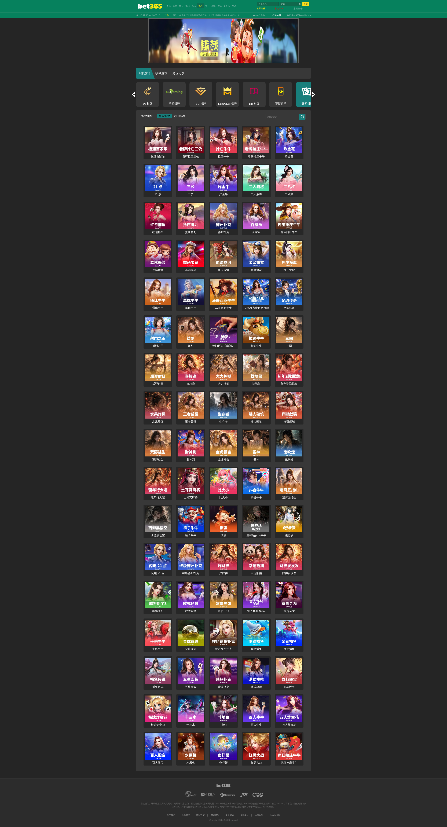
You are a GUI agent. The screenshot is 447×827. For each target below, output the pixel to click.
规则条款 (244, 815)
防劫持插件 (275, 815)
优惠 (234, 6)
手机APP (278, 8)
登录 (305, 4)
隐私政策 (200, 815)
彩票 (175, 6)
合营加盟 (259, 815)
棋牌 (200, 6)
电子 (207, 6)
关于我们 (171, 815)
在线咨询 (260, 15)
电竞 (187, 6)
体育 (181, 6)
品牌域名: (291, 15)
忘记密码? (298, 8)
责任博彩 (215, 815)
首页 (169, 6)
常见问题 (230, 815)
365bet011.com (303, 15)
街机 (220, 6)
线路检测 (276, 15)
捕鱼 (213, 6)
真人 (194, 6)
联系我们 (186, 815)
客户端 (227, 6)
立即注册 (261, 8)
